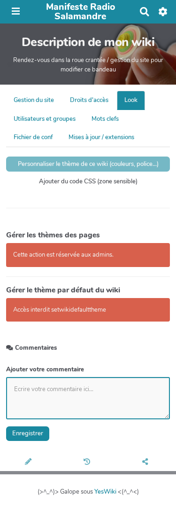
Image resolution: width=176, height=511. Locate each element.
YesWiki (105, 491)
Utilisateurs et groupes (45, 119)
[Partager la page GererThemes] (146, 462)
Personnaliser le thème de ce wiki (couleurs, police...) (88, 164)
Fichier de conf (33, 137)
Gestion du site (34, 100)
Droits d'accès (89, 100)
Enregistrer (27, 433)
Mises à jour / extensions (101, 137)
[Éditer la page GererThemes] (29, 462)
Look (131, 100)
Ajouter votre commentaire (45, 369)
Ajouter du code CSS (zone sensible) (88, 181)
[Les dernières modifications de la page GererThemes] (88, 462)
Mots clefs (105, 119)
